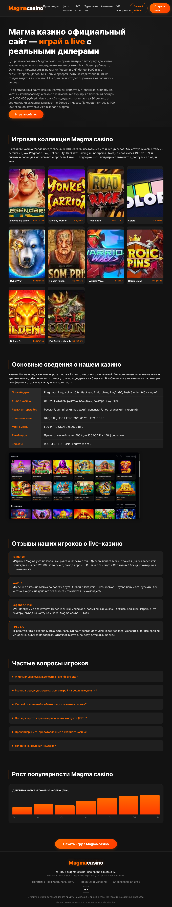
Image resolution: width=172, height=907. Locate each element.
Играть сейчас (26, 114)
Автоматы (107, 6)
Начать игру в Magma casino (86, 844)
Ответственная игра (126, 881)
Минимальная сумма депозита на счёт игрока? (46, 676)
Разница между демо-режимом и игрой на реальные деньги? (56, 690)
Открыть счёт (160, 8)
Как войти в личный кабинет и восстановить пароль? (51, 704)
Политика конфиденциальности (53, 881)
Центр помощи (67, 8)
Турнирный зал (91, 8)
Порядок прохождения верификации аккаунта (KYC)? (51, 718)
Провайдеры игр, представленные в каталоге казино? (51, 732)
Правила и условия (94, 881)
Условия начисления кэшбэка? (35, 745)
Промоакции (51, 6)
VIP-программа (123, 8)
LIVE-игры (78, 8)
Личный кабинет (139, 8)
